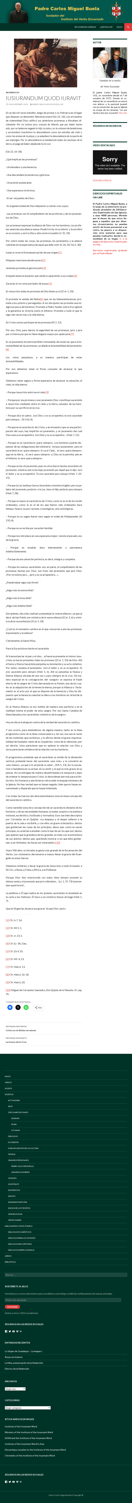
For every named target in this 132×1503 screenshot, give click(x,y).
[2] (43, 260)
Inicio (119, 27)
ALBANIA (15, 1118)
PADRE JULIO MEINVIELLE (22, 1166)
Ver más (123, 112)
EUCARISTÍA (13, 1142)
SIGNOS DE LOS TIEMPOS (19, 1208)
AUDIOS (8, 1088)
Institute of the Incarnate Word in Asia (24, 1444)
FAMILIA (11, 1154)
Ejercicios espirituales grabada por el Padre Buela (110, 252)
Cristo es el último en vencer (21, 1028)
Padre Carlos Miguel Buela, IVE (47, 104)
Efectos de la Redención (17, 1368)
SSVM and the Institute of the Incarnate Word (28, 1438)
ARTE (10, 1106)
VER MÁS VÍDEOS (102, 180)
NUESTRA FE (13, 1184)
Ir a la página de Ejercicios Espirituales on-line (110, 241)
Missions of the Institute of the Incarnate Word (29, 1432)
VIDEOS (8, 1082)
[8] (7, 349)
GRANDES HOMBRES (20, 1172)
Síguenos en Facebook (107, 126)
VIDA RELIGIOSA (15, 1214)
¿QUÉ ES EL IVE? (106, 27)
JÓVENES (12, 1178)
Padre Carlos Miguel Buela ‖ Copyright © (66, 1495)
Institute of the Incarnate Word (21, 1426)
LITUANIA (15, 1130)
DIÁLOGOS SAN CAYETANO (20, 1244)
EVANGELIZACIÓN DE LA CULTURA (23, 1148)
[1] (59, 252)
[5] (50, 283)
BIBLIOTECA (10, 1262)
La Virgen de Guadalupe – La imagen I (23, 1351)
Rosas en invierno (14, 1357)
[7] (72, 333)
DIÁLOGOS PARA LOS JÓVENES (21, 1238)
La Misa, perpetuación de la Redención (24, 1362)
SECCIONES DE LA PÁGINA (85, 27)
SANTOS (11, 1196)
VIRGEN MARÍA (14, 1220)
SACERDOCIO (12, 92)
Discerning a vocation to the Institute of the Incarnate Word (35, 1449)
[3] (44, 267)
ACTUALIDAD (14, 1100)
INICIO (8, 1076)
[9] (47, 392)
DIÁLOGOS (13, 1136)
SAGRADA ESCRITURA (17, 1202)
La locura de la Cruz (16, 1040)
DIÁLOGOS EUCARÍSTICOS (19, 1232)
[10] (58, 842)
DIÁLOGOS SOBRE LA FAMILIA (21, 1250)
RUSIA (14, 1124)
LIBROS (8, 1256)
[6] (41, 299)
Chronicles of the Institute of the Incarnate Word (30, 1455)
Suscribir (12, 1307)
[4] (75, 275)
